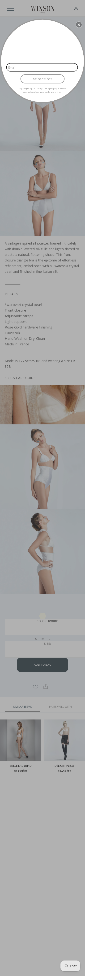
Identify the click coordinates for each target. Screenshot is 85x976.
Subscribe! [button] (42, 79)
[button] (79, 25)
